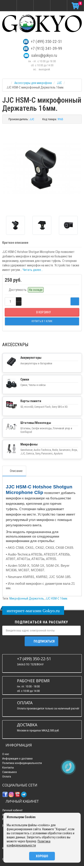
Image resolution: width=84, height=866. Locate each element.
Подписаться (44, 641)
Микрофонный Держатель (26, 598)
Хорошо (42, 856)
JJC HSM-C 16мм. (56, 598)
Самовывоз (9, 772)
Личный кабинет (12, 810)
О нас (5, 754)
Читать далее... (33, 270)
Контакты (8, 767)
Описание (16, 471)
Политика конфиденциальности (22, 763)
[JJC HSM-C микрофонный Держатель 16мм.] (42, 168)
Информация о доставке (17, 758)
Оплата (6, 776)
